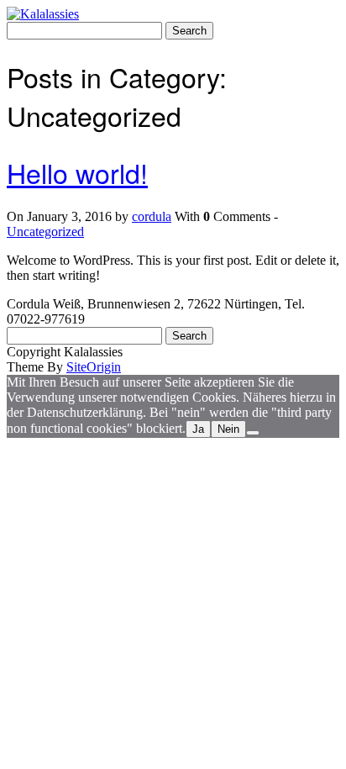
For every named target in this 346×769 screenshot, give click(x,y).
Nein (228, 429)
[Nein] (253, 432)
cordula (151, 216)
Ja (198, 429)
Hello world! (77, 172)
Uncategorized (45, 231)
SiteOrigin (93, 367)
